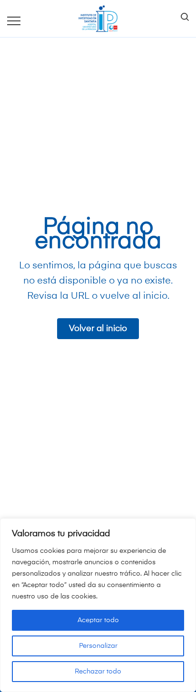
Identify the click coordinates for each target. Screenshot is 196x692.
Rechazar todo (98, 671)
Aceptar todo (98, 620)
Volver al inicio (98, 328)
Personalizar (98, 646)
